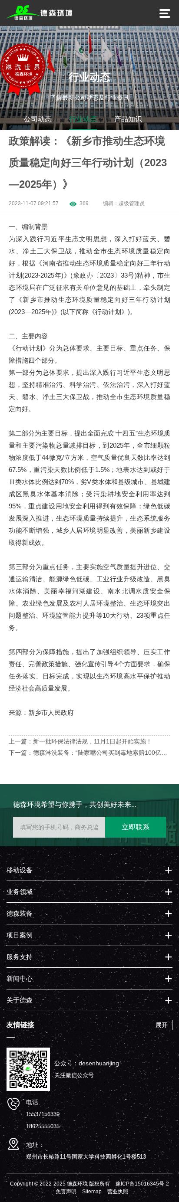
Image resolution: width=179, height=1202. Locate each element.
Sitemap (92, 1192)
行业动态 (83, 119)
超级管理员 (132, 203)
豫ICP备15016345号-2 (142, 1184)
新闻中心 (20, 978)
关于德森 (20, 1000)
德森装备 (20, 913)
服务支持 (20, 956)
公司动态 (38, 119)
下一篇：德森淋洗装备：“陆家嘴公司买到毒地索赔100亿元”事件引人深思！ (89, 753)
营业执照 (117, 1192)
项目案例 (20, 935)
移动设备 (20, 870)
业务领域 (20, 891)
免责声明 (66, 1192)
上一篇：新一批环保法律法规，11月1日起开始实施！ (80, 741)
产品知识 (128, 119)
